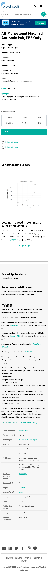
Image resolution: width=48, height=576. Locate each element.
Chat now (40, 23)
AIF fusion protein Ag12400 (29, 440)
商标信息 (24, 561)
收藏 (6, 132)
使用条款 (27, 558)
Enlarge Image (24, 245)
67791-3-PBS (15, 336)
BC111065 (23, 474)
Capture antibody (9, 422)
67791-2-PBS (14, 325)
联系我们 (9, 558)
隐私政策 (18, 558)
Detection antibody (28, 422)
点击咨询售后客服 (11, 147)
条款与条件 (38, 558)
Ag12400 (12, 240)
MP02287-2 (5, 347)
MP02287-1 (36, 344)
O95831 (22, 488)
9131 (21, 492)
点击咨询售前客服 (11, 142)
